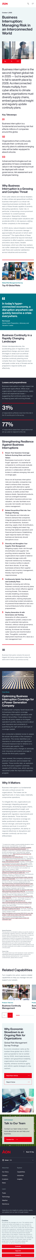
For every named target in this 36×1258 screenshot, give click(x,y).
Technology (6, 1197)
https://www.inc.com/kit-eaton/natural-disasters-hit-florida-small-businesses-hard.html (16, 860)
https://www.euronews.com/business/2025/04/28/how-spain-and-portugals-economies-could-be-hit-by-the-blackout (17, 884)
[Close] (34, 1218)
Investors (5, 1179)
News (4, 1183)
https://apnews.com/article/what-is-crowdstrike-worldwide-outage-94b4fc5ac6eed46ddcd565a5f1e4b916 (16, 848)
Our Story (5, 1172)
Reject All (18, 1251)
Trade (4, 1193)
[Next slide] (10, 1015)
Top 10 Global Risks (11, 285)
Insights (19, 1179)
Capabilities (21, 1172)
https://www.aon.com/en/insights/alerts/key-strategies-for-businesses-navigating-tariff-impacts (16, 907)
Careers (4, 1175)
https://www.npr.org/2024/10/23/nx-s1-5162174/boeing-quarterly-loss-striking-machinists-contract (17, 901)
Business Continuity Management (11, 1006)
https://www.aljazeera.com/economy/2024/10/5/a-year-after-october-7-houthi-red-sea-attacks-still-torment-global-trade (17, 914)
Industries (20, 1175)
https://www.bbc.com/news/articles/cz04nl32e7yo (14, 864)
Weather (5, 1200)
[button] (18, 1075)
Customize (18, 1246)
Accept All (18, 1255)
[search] (28, 3)
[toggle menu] (33, 4)
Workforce (5, 1204)
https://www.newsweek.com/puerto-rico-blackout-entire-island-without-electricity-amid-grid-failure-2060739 (17, 890)
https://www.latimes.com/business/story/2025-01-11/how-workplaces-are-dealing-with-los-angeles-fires (16, 871)
